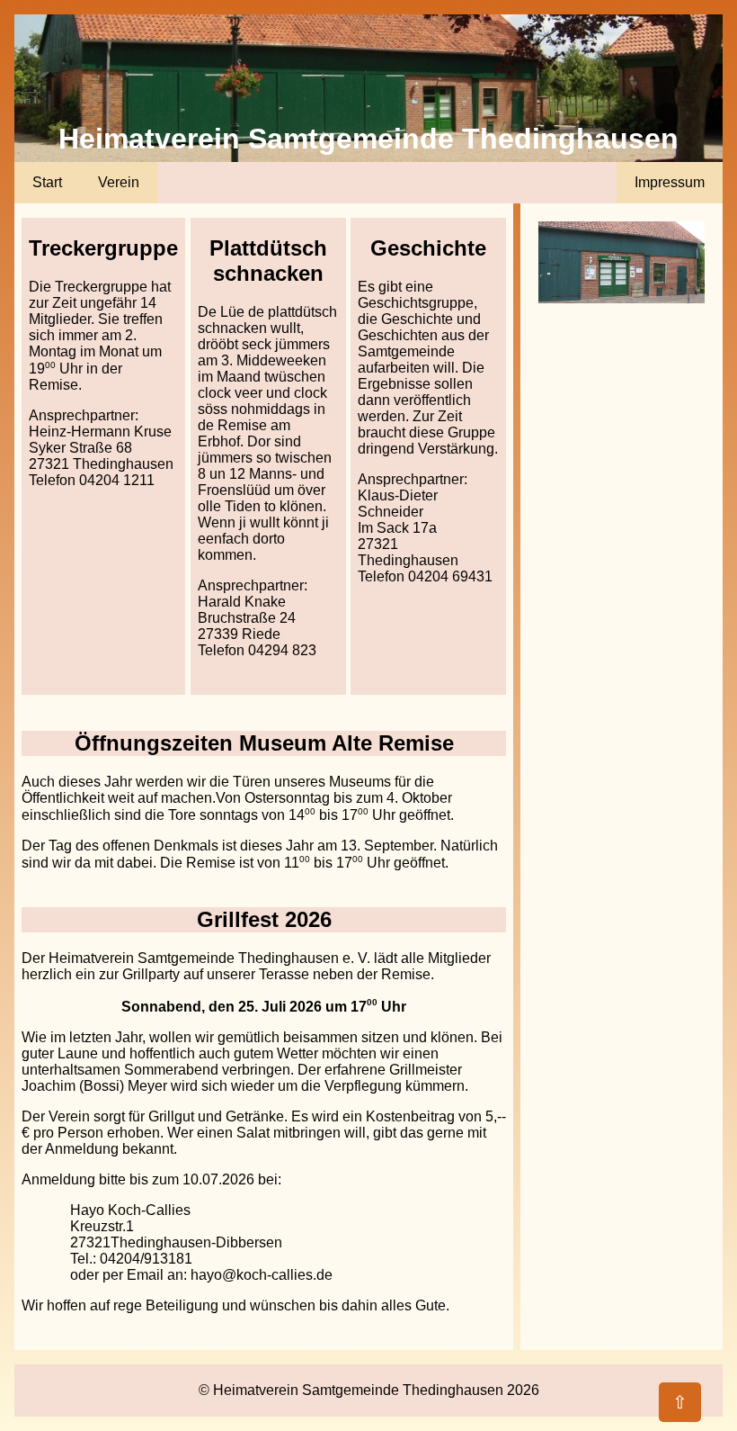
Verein (118, 182)
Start (47, 182)
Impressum (670, 182)
